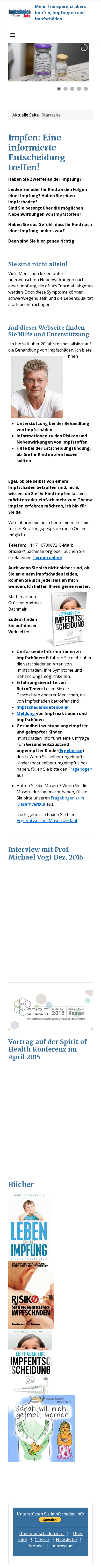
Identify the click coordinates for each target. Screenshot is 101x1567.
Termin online (47, 557)
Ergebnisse (71, 750)
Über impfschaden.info (41, 1533)
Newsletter (66, 1540)
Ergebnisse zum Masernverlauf (47, 820)
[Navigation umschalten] (12, 35)
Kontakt (35, 1546)
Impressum (63, 1546)
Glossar (42, 1540)
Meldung (26, 713)
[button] (73, 62)
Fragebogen (80, 769)
